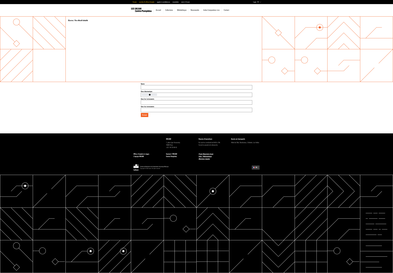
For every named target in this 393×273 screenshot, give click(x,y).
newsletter (175, 2)
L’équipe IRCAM (138, 156)
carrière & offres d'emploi (146, 2)
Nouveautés (195, 10)
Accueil (158, 10)
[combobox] (196, 87)
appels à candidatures (163, 2)
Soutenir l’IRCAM (171, 154)
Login (254, 2)
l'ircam (135, 2)
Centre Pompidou (171, 156)
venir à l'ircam (185, 2)
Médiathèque (181, 10)
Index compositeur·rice (211, 10)
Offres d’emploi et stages (141, 154)
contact (226, 10)
